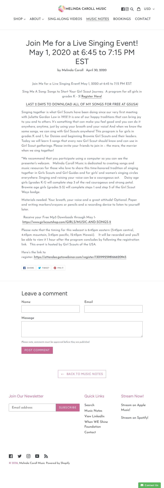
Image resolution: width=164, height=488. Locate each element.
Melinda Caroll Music (32, 463)
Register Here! (91, 96)
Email (88, 302)
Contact (90, 432)
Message (27, 318)
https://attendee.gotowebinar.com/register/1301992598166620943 (80, 257)
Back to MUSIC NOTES (84, 374)
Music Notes (93, 410)
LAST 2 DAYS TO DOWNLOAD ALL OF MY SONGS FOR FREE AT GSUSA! (82, 104)
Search (89, 405)
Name (25, 302)
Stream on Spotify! (134, 417)
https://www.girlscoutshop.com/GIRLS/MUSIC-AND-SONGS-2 (66, 222)
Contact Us (150, 485)
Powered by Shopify (58, 463)
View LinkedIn (94, 416)
